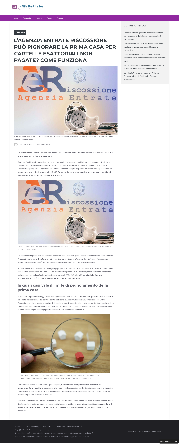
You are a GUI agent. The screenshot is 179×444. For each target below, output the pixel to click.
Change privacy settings (169, 441)
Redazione (156, 431)
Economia (27, 18)
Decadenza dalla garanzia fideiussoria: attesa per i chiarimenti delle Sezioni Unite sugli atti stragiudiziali (143, 35)
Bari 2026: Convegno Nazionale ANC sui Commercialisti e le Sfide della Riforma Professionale (141, 76)
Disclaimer (132, 431)
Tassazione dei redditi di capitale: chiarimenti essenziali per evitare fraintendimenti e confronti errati (144, 57)
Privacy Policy (144, 431)
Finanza (60, 18)
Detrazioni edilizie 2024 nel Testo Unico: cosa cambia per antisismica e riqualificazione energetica (143, 46)
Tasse (49, 18)
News (15, 18)
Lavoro (39, 18)
